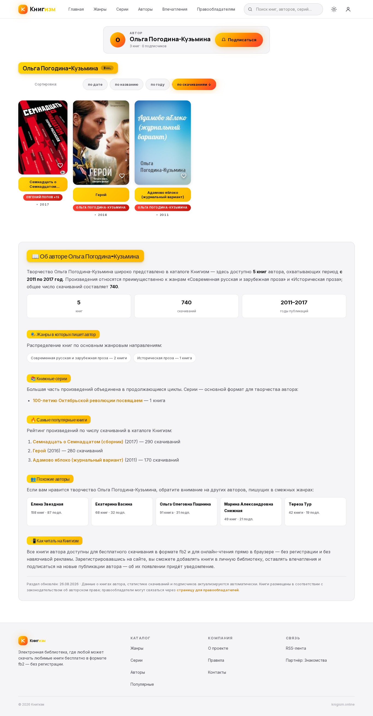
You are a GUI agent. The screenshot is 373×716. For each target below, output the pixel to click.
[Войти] (348, 9)
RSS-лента (296, 648)
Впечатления (174, 9)
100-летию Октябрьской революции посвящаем (88, 400)
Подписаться (242, 39)
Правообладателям (216, 9)
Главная (76, 9)
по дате (95, 84)
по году (158, 84)
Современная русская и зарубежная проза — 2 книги (79, 358)
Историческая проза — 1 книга (164, 358)
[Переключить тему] (334, 9)
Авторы (145, 9)
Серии (122, 9)
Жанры (100, 9)
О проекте (218, 648)
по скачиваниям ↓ (194, 84)
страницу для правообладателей (208, 590)
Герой (39, 450)
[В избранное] (60, 165)
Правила (216, 660)
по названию (126, 84)
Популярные (142, 684)
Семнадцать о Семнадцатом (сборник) (78, 441)
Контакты (217, 672)
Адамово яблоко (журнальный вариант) (78, 460)
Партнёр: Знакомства (306, 660)
